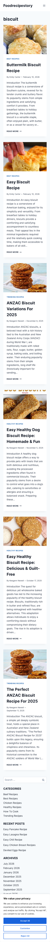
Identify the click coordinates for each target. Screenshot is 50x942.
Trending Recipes (15, 297)
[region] (25, 918)
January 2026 (11, 872)
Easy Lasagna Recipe (15, 834)
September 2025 (12, 889)
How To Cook (10, 811)
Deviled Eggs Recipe (14, 850)
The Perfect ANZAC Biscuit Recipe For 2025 (22, 695)
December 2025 (12, 876)
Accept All (25, 921)
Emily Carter (14, 77)
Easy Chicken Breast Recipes (19, 845)
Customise (25, 928)
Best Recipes (13, 59)
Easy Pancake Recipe (15, 829)
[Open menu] (44, 5)
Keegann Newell (16, 321)
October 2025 (11, 885)
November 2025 (12, 881)
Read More (14, 131)
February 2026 (11, 868)
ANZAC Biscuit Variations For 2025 (21, 309)
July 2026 (8, 863)
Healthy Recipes (15, 424)
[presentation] (25, 39)
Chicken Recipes (12, 802)
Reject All (25, 936)
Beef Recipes (10, 794)
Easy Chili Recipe (12, 839)
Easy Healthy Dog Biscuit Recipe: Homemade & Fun (23, 435)
